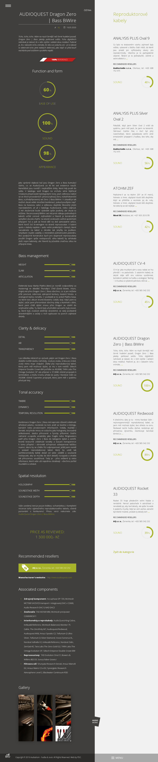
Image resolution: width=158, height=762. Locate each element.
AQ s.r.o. (36, 567)
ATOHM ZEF (123, 188)
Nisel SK (117, 215)
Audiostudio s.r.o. (122, 68)
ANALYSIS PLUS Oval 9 (131, 38)
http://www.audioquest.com (59, 577)
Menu (119, 758)
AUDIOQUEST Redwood (133, 413)
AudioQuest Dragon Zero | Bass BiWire (36, 514)
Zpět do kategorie (123, 552)
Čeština (87, 10)
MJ (59, 27)
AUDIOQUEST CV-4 (129, 263)
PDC (79, 757)
